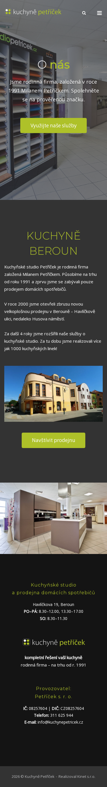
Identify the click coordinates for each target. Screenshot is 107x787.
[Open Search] (84, 13)
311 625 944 (61, 715)
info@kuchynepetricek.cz (60, 722)
